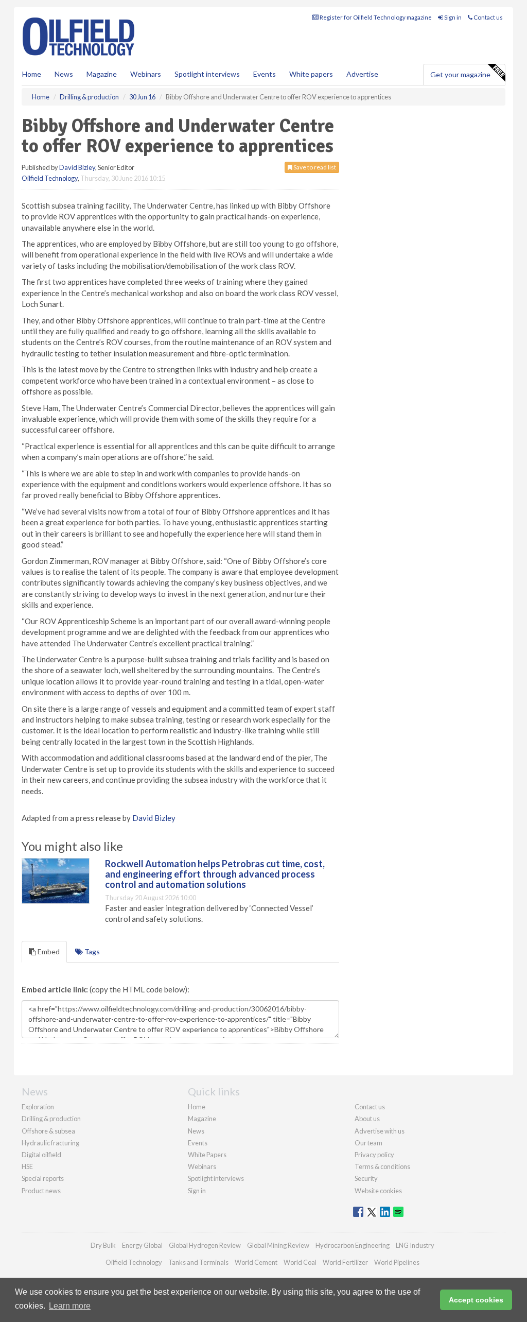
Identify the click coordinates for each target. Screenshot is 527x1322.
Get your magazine (460, 74)
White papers (311, 74)
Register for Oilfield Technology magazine (375, 17)
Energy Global (142, 1245)
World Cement (256, 1262)
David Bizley (77, 167)
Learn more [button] (70, 1305)
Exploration (38, 1107)
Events (264, 74)
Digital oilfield (41, 1155)
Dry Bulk (103, 1245)
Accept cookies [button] (476, 1300)
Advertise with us (380, 1131)
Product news (41, 1191)
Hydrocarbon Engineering (352, 1245)
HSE (27, 1166)
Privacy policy (374, 1155)
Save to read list (314, 167)
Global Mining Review (278, 1245)
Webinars (145, 74)
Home (31, 74)
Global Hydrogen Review (205, 1245)
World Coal (300, 1262)
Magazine (101, 74)
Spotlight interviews (207, 74)
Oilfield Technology (50, 178)
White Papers (207, 1155)
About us (367, 1118)
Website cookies (378, 1191)
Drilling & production (51, 1118)
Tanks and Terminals (198, 1262)
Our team (368, 1143)
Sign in (452, 17)
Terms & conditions (382, 1166)
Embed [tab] (48, 951)
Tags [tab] (91, 951)
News (196, 1131)
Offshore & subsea (48, 1131)
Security (366, 1178)
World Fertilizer (345, 1262)
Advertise (362, 74)
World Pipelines (396, 1262)
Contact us (487, 17)
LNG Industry (415, 1245)
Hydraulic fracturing (50, 1143)
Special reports (43, 1178)
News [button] (64, 74)
